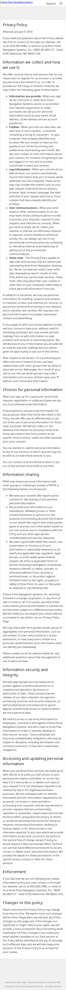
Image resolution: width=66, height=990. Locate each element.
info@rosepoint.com (37, 982)
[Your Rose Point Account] (61, 3)
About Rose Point (13, 982)
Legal (24, 982)
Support (51, 3)
